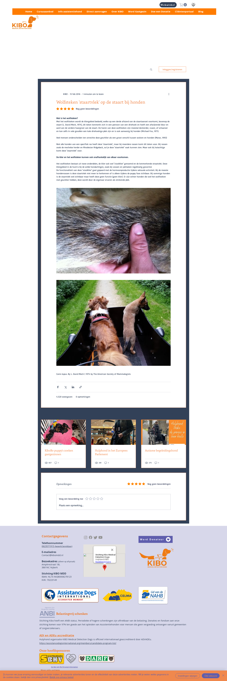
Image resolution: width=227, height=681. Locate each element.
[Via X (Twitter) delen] (65, 387)
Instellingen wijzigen (187, 675)
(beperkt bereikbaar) (63, 546)
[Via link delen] (80, 387)
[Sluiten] (223, 676)
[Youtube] (100, 537)
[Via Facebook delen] (57, 387)
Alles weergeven (178, 414)
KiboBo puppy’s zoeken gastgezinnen (59, 452)
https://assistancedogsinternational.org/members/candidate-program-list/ (77, 643)
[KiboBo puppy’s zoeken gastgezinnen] (63, 432)
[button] (184, 4)
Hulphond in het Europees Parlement (111, 452)
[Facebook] (90, 537)
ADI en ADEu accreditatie (56, 635)
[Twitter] (95, 537)
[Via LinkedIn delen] (72, 387)
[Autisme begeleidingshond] (163, 432)
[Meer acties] (169, 94)
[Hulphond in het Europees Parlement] (113, 432)
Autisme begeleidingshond (161, 450)
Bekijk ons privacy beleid (62, 677)
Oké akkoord (210, 675)
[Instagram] (85, 537)
